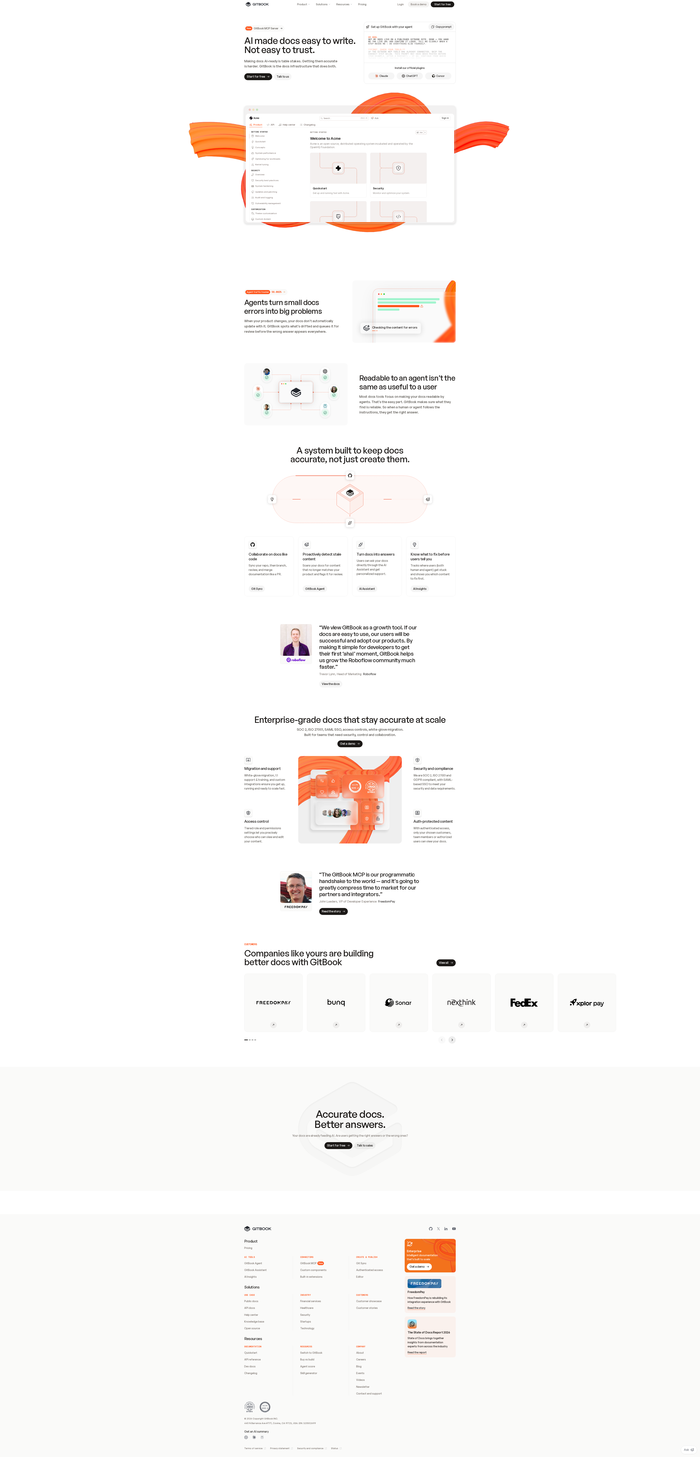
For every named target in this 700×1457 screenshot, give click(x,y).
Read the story (416, 1307)
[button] (441, 26)
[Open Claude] (254, 1437)
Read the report (417, 1352)
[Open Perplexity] (262, 1437)
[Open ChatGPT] (246, 1437)
